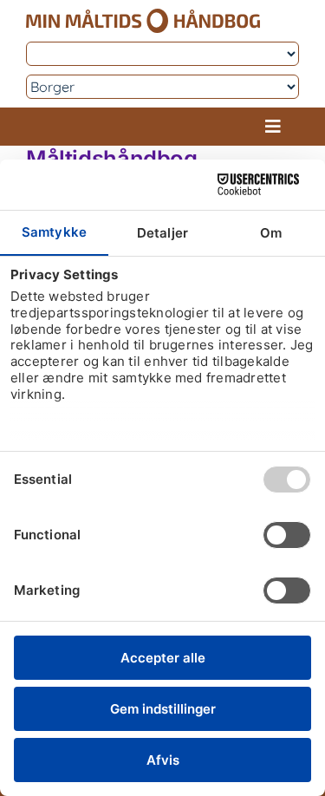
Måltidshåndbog (112, 158)
